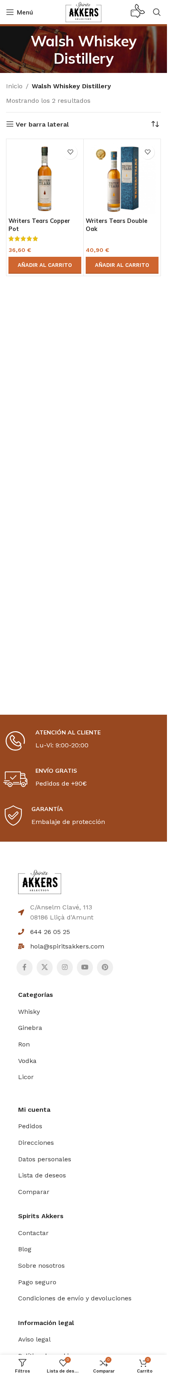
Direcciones (36, 1142)
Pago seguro (37, 1282)
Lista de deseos (42, 1175)
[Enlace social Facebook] (24, 967)
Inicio (14, 86)
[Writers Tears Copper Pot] (44, 177)
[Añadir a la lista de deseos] (70, 152)
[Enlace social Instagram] (65, 967)
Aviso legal (34, 1339)
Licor (26, 1077)
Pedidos (30, 1126)
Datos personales (44, 1159)
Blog (24, 1249)
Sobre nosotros (41, 1265)
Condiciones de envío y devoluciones (75, 1298)
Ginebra (30, 1028)
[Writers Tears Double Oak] (122, 177)
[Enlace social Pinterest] (105, 967)
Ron (24, 1044)
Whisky (29, 1011)
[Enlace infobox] (138, 12)
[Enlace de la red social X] (45, 967)
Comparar (33, 1192)
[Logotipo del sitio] (83, 11)
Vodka (27, 1061)
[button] (44, 265)
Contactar (33, 1233)
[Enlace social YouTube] (85, 967)
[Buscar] (157, 12)
